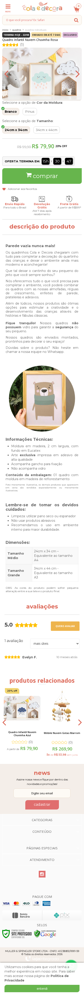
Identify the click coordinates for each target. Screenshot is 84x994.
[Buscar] (76, 20)
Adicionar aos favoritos (22, 189)
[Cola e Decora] (42, 6)
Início (5, 29)
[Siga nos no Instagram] (42, 874)
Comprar (45, 176)
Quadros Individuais (35, 29)
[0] (75, 12)
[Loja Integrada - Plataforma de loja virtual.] (42, 959)
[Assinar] (42, 805)
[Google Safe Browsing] (45, 933)
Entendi (42, 988)
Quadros (16, 29)
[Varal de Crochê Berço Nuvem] (22, 722)
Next (74, 74)
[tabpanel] (22, 721)
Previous (10, 74)
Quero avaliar (65, 626)
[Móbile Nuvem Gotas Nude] (62, 722)
